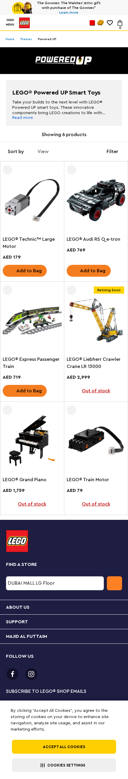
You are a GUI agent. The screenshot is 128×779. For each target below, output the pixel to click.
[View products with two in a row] (76, 151)
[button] (64, 765)
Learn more (68, 12)
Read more (22, 118)
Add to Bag (29, 270)
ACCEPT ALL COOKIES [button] (64, 747)
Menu (10, 24)
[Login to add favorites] (7, 169)
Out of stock (96, 390)
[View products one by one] (59, 151)
